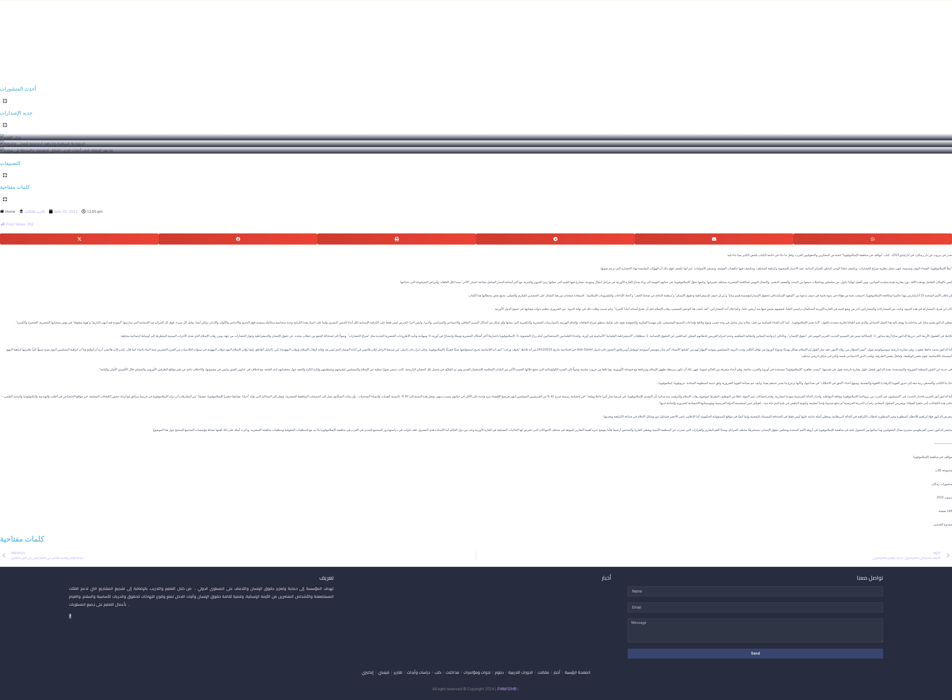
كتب (41, 211)
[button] (79, 239)
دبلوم (499, 672)
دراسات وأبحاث (418, 672)
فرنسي (383, 672)
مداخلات (452, 672)
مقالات (30, 211)
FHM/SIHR (506, 689)
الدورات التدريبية (520, 672)
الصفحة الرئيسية (578, 672)
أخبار (557, 672)
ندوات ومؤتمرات (477, 672)
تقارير (398, 672)
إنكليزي (368, 672)
